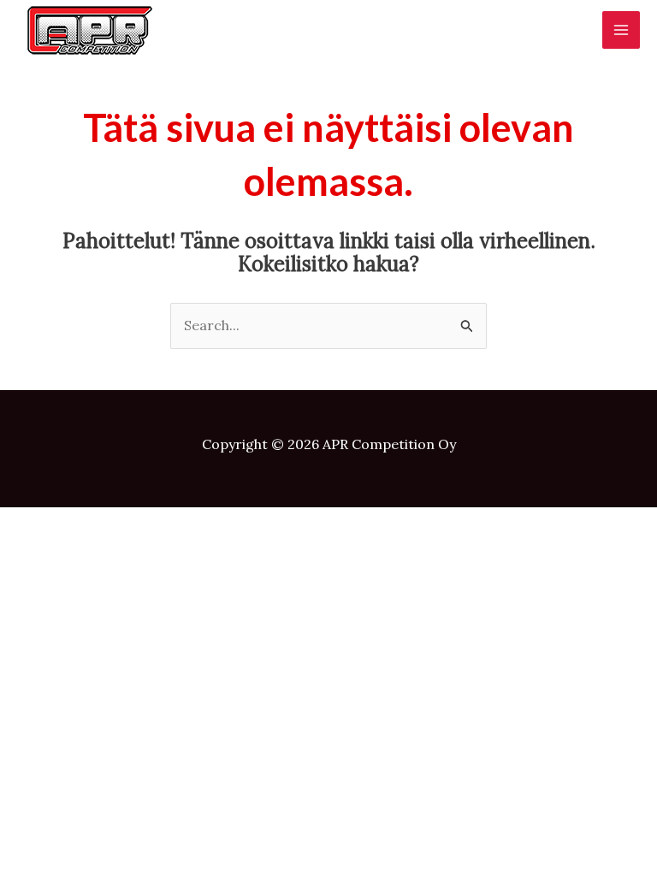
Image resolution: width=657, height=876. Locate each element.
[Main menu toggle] (621, 30)
